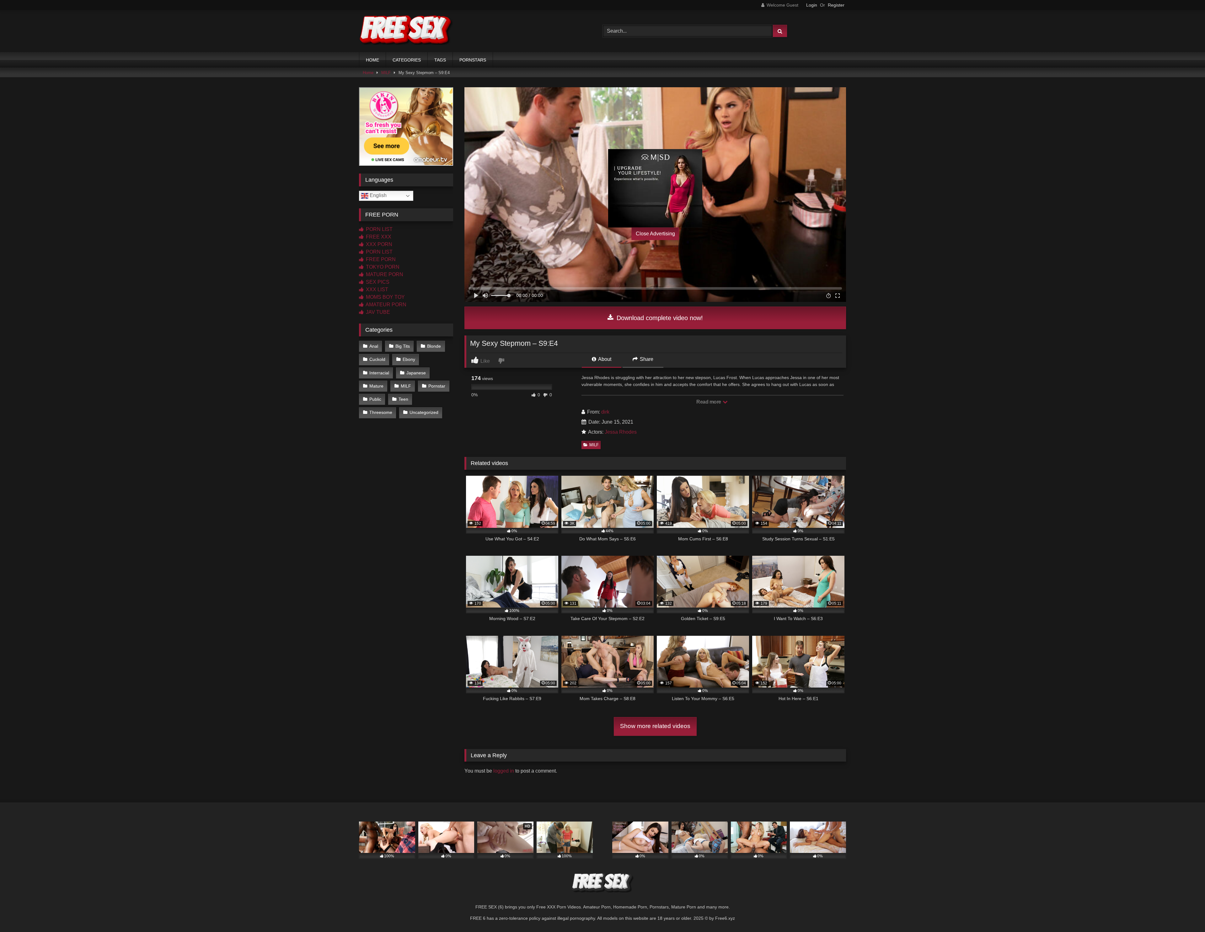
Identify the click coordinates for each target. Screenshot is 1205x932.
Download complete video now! (659, 317)
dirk (605, 412)
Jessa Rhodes (621, 432)
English (377, 195)
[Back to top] (1185, 913)
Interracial (379, 372)
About (604, 359)
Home (368, 72)
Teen (403, 399)
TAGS (440, 59)
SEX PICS (377, 282)
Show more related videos (655, 726)
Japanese (416, 372)
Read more (709, 401)
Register (836, 5)
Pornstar (436, 385)
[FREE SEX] (406, 31)
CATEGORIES (407, 59)
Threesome (380, 412)
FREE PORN (380, 259)
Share (646, 359)
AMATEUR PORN (385, 304)
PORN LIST (379, 229)
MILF (386, 72)
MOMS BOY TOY (385, 297)
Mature (376, 385)
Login (811, 5)
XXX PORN (378, 244)
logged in (503, 771)
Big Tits (402, 346)
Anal (373, 346)
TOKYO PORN (382, 267)
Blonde (434, 346)
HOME (372, 59)
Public (375, 399)
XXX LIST (376, 289)
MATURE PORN (384, 274)
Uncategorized (424, 412)
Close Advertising (655, 233)
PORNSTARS (472, 59)
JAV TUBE (377, 312)
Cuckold (377, 359)
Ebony (409, 359)
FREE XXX (378, 236)
